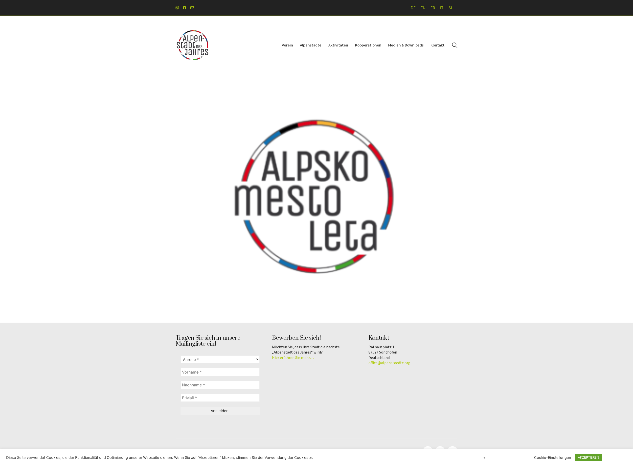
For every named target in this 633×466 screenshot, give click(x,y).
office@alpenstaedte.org (389, 363)
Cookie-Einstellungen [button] (552, 457)
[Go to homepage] (193, 45)
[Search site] (454, 46)
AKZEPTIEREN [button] (588, 457)
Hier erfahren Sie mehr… (293, 357)
